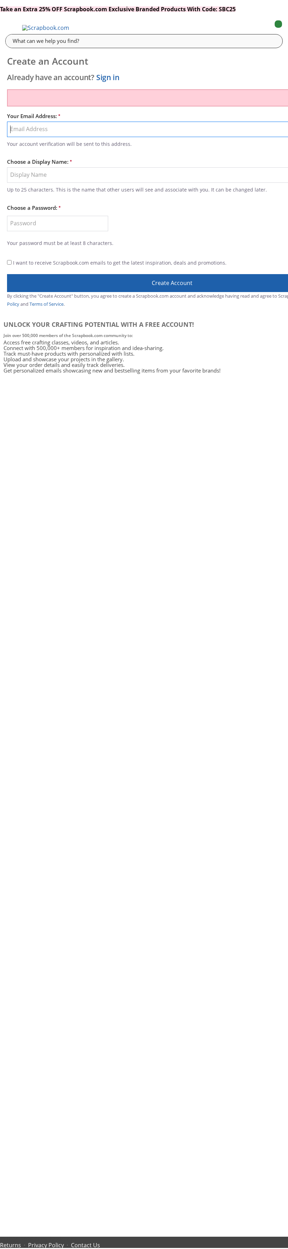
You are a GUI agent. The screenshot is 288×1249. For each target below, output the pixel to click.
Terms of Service (47, 304)
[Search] (272, 41)
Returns (10, 1245)
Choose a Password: (32, 208)
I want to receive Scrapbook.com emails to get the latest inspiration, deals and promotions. (120, 262)
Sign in (107, 77)
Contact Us (85, 1245)
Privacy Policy (46, 1245)
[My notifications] (250, 27)
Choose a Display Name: (37, 161)
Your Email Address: (32, 116)
